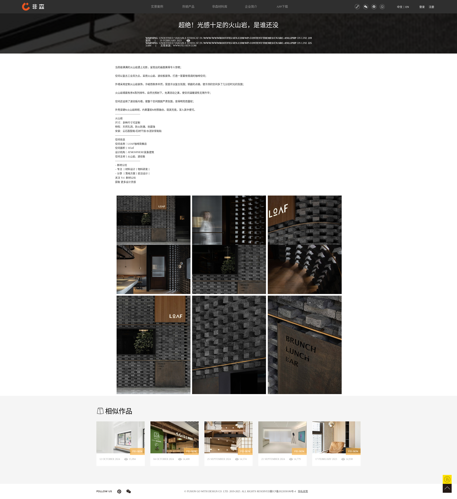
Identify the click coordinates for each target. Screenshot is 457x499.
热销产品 (188, 6)
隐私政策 (303, 491)
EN (407, 7)
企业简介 (251, 6)
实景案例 (157, 6)
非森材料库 (219, 6)
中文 (399, 7)
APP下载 (282, 6)
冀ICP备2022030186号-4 (283, 491)
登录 (422, 7)
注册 (431, 7)
